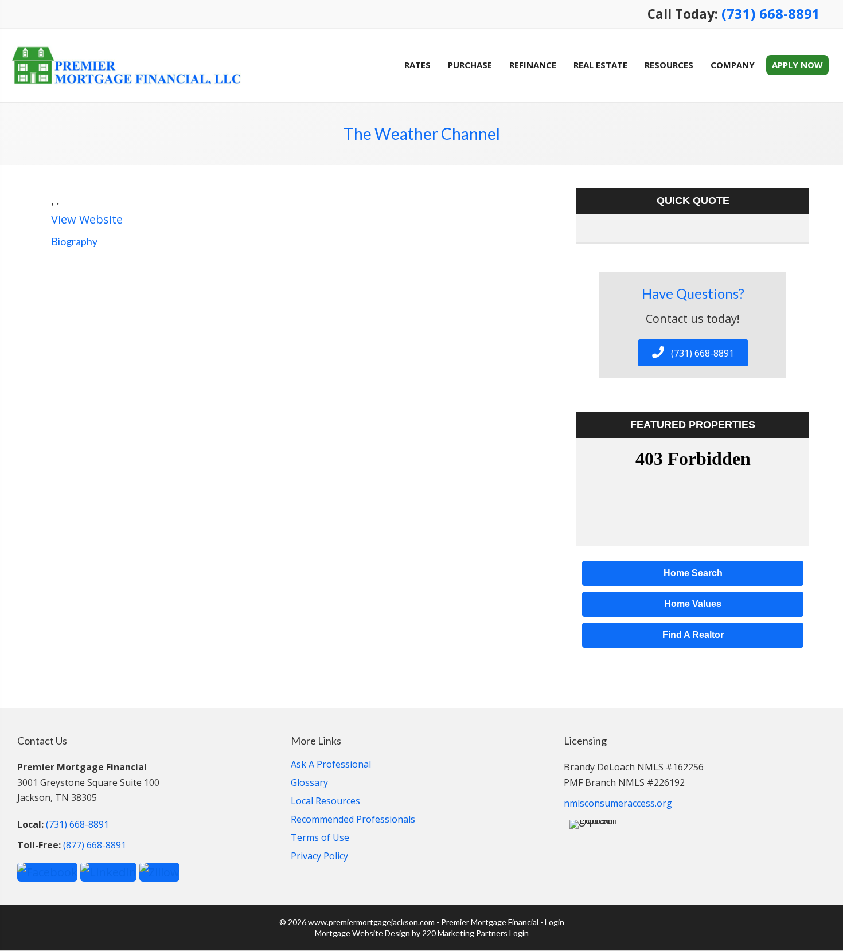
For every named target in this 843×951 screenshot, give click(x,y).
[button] (693, 352)
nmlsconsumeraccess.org (618, 803)
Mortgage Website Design (362, 933)
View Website (87, 219)
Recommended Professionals (353, 820)
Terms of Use (320, 838)
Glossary (309, 783)
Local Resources (325, 801)
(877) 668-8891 (94, 845)
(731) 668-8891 (770, 14)
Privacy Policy (319, 856)
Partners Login (502, 933)
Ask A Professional (331, 765)
